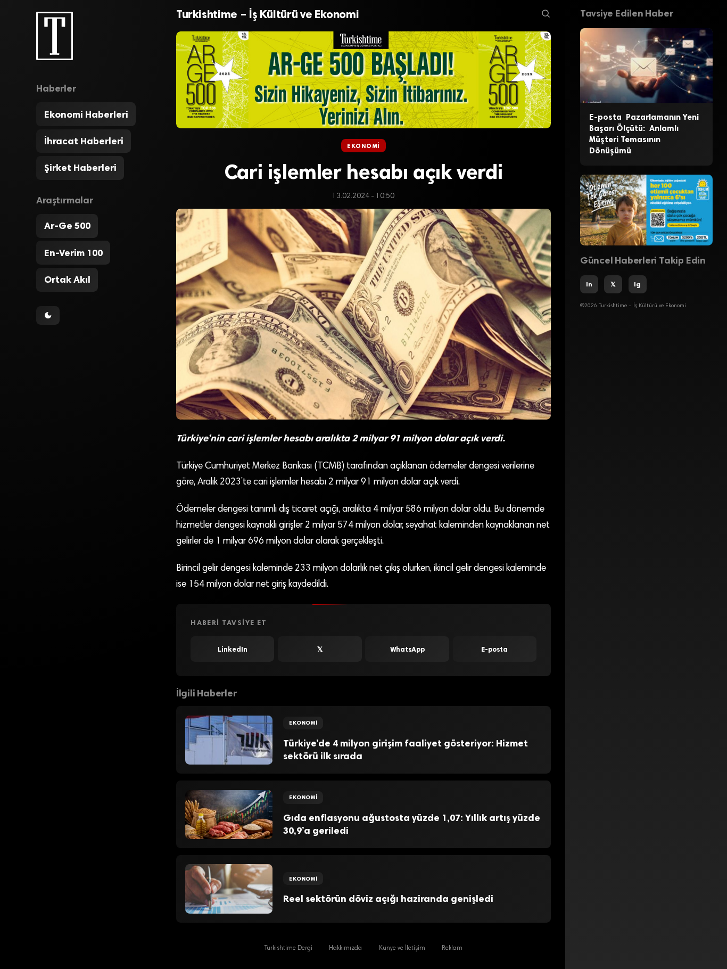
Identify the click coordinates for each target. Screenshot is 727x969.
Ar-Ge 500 (67, 226)
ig (637, 284)
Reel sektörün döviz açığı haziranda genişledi (388, 899)
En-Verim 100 (73, 253)
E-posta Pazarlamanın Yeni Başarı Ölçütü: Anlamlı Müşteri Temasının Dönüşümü (644, 133)
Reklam (452, 948)
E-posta (494, 649)
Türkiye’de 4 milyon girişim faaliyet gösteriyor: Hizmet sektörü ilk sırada (405, 749)
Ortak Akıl (67, 279)
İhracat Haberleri (83, 141)
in (589, 284)
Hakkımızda (345, 948)
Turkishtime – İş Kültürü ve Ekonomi (267, 14)
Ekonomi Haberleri (86, 114)
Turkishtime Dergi (288, 948)
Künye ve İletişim (402, 948)
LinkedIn (232, 649)
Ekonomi (363, 146)
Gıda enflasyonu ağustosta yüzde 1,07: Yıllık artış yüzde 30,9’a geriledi (411, 824)
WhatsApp (407, 649)
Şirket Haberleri (80, 168)
